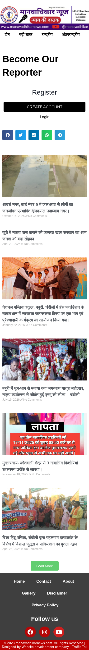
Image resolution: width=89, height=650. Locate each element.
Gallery (28, 593)
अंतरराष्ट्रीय (71, 34)
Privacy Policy (45, 605)
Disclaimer (57, 593)
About (68, 581)
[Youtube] (58, 632)
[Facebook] (30, 632)
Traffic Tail (79, 647)
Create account (44, 107)
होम (7, 34)
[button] (7, 135)
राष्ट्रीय (47, 34)
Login (44, 117)
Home (19, 581)
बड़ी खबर (25, 34)
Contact (43, 581)
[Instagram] (44, 632)
